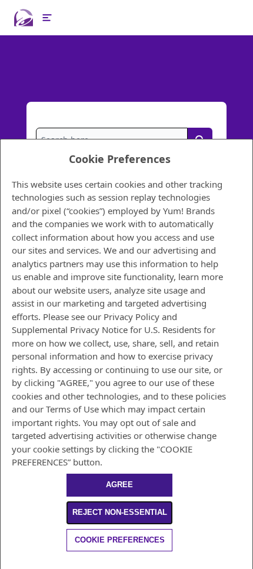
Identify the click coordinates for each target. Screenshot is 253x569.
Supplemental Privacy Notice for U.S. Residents (106, 329)
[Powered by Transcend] (6, 562)
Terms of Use (72, 409)
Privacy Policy (131, 316)
